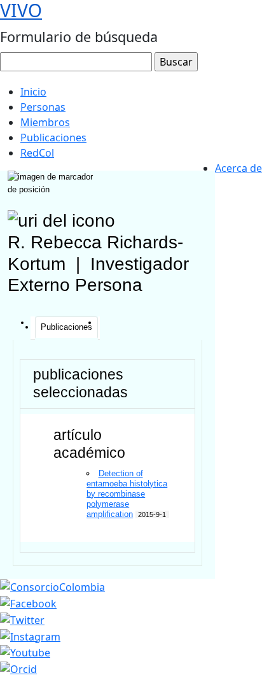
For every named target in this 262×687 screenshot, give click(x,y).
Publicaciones (53, 138)
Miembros (45, 122)
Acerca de (238, 168)
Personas (43, 107)
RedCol (37, 153)
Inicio (33, 92)
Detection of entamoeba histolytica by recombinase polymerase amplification (126, 494)
